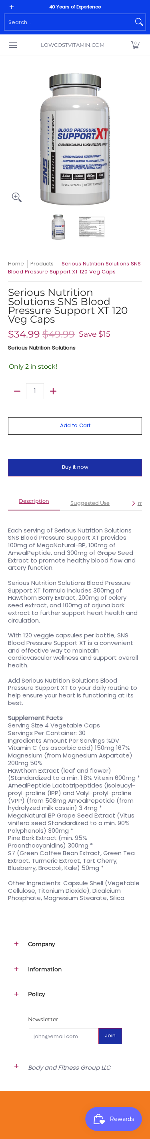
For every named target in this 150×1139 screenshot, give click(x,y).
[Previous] (13, 139)
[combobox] (68, 22)
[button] (135, 45)
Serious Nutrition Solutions (42, 348)
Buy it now (75, 467)
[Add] (53, 391)
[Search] (139, 22)
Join (110, 1035)
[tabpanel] (75, 710)
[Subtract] (17, 391)
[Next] (136, 139)
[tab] (34, 503)
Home (16, 263)
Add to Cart (75, 425)
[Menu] (12, 45)
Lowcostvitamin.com (72, 45)
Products (42, 263)
